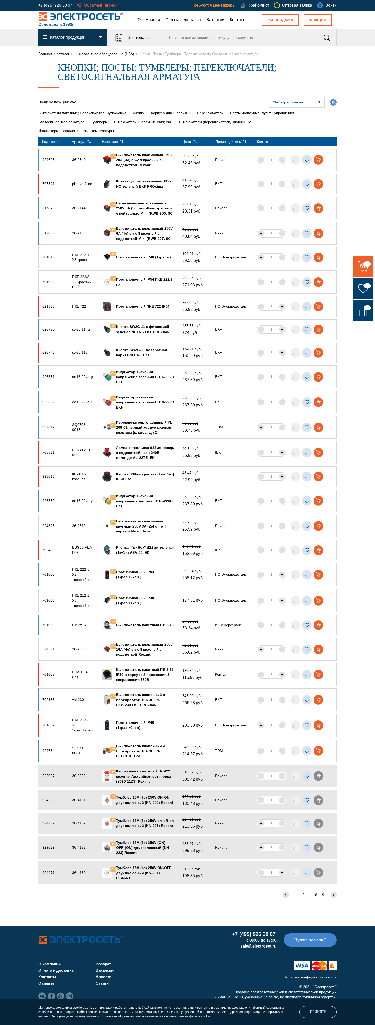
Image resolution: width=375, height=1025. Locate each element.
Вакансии (215, 20)
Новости (103, 977)
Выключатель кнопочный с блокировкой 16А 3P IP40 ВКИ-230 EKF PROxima (140, 700)
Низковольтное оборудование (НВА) (104, 54)
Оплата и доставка (183, 20)
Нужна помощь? (310, 939)
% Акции (317, 20)
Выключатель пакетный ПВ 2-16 (145, 625)
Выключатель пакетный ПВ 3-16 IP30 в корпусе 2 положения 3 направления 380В (145, 674)
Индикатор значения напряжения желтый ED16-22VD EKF (144, 501)
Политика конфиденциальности (310, 977)
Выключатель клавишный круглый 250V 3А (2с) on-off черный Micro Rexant (141, 526)
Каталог (62, 54)
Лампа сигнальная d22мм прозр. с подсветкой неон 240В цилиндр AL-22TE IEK (145, 452)
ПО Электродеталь (231, 257)
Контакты (238, 20)
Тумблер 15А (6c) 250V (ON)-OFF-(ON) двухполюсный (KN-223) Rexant (143, 847)
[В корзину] (318, 160)
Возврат (103, 964)
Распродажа (280, 20)
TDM (219, 427)
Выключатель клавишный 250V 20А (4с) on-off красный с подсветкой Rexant (144, 160)
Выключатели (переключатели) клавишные (215, 122)
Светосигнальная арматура (61, 122)
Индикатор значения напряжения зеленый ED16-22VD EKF (145, 377)
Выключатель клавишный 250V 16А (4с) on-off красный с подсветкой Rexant (144, 649)
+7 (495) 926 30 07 (55, 5)
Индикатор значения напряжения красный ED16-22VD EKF (145, 402)
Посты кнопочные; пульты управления (262, 113)
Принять (318, 1012)
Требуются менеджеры (213, 5)
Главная (45, 54)
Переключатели (210, 113)
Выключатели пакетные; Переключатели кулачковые (82, 113)
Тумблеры (99, 122)
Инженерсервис (228, 625)
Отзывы (46, 983)
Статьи (102, 983)
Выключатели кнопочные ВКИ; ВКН (143, 122)
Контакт (221, 674)
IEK (218, 452)
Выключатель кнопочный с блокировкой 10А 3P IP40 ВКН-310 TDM (140, 751)
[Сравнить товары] (363, 310)
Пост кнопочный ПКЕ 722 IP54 (142, 306)
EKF (218, 184)
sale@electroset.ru (258, 946)
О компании (149, 20)
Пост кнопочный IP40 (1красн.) (143, 257)
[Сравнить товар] (295, 160)
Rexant (221, 159)
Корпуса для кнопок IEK (171, 113)
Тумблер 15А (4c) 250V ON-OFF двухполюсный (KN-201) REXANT (143, 873)
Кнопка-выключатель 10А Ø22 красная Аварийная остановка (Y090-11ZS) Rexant (143, 776)
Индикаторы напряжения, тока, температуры (76, 131)
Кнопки (139, 113)
